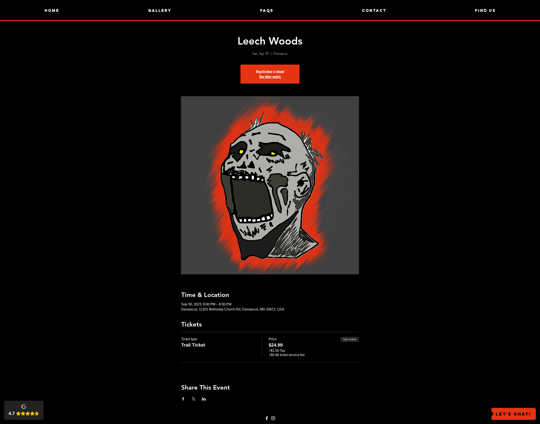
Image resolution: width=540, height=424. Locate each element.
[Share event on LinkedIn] (204, 399)
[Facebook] (266, 418)
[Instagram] (273, 418)
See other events (270, 76)
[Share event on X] (194, 399)
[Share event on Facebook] (183, 399)
